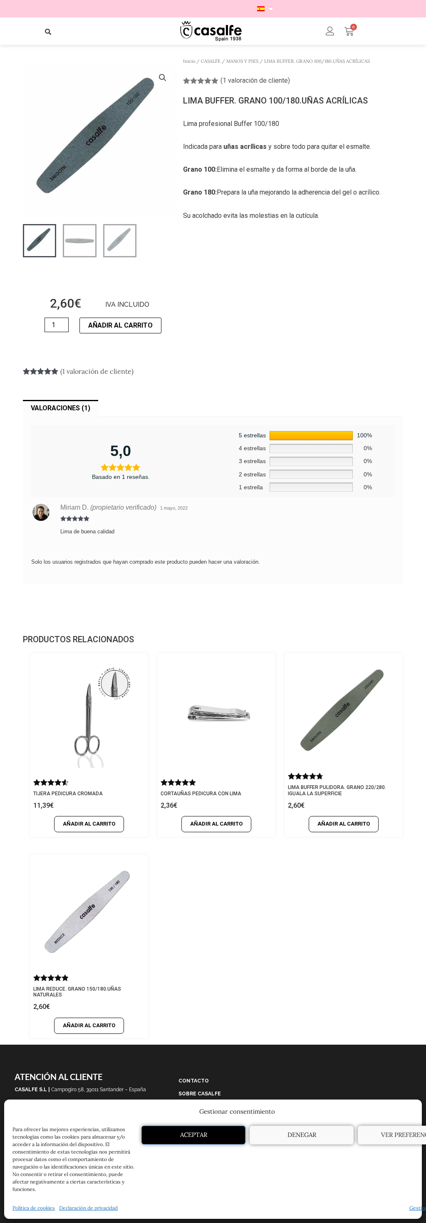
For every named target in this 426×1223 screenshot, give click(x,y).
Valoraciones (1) (60, 408)
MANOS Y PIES (242, 61)
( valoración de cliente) (255, 80)
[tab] (60, 408)
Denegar (301, 1135)
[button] (48, 31)
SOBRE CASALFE (199, 1094)
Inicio (189, 61)
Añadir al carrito (120, 325)
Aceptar (193, 1135)
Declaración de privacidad (88, 1208)
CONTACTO (193, 1081)
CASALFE (210, 61)
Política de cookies (33, 1208)
